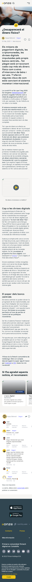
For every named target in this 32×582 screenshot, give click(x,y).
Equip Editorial (10, 38)
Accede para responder (15, 426)
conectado (21, 488)
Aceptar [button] (9, 577)
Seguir (19, 38)
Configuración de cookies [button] (9, 574)
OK (16, 193)
